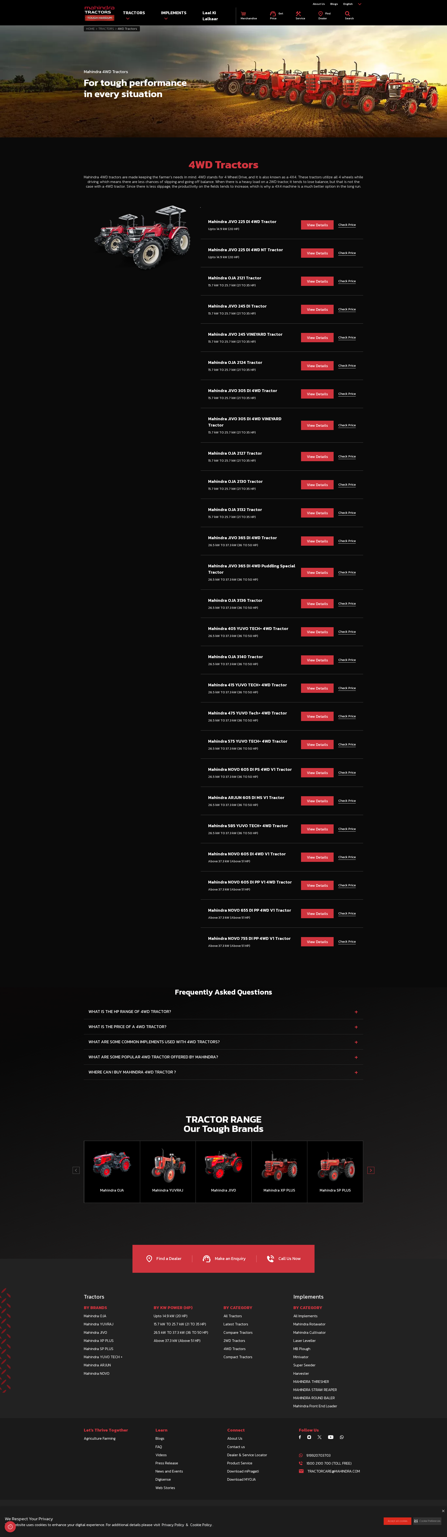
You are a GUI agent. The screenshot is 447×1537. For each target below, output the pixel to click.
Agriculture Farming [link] (99, 1438)
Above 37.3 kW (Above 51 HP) (177, 1340)
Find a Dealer (169, 1258)
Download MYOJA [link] (241, 1479)
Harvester (301, 1373)
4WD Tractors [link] (235, 1348)
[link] (99, 14)
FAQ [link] (159, 1446)
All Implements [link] (305, 1316)
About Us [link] (319, 4)
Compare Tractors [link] (238, 1332)
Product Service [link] (239, 1463)
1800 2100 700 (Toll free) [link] (329, 1463)
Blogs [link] (334, 4)
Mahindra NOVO (96, 1373)
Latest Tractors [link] (236, 1324)
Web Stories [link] (165, 1487)
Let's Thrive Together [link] (106, 1430)
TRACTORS (106, 28)
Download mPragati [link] (243, 1471)
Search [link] (349, 18)
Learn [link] (161, 1430)
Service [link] (300, 18)
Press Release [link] (167, 1463)
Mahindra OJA (95, 1316)
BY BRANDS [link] (95, 1307)
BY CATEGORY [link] (238, 1307)
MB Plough (301, 1348)
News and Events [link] (169, 1471)
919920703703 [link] (318, 1455)
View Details (317, 225)
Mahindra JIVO (95, 1332)
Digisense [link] (163, 1479)
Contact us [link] (236, 1446)
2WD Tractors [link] (234, 1340)
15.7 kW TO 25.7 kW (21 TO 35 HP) (180, 1324)
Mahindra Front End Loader (315, 1406)
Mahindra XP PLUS (99, 1340)
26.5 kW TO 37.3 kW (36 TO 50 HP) (181, 1332)
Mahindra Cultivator (309, 1332)
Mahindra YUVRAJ (98, 1324)
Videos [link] (161, 1455)
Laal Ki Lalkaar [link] (210, 16)
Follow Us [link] (309, 1430)
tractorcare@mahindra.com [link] (333, 1471)
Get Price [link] (276, 15)
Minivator (300, 1357)
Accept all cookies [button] (397, 1521)
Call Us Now (289, 1258)
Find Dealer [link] (324, 15)
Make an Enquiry (230, 1258)
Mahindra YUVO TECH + (103, 1357)
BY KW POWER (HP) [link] (173, 1307)
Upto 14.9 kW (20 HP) (170, 1316)
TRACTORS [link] (134, 13)
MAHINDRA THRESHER (311, 1381)
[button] (427, 1521)
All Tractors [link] (233, 1316)
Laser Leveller (304, 1340)
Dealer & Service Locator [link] (247, 1455)
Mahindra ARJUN (97, 1365)
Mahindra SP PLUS (98, 1348)
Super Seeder (304, 1365)
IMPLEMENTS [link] (173, 13)
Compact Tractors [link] (238, 1357)
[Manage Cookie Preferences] (10, 1526)
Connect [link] (236, 1430)
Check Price (347, 224)
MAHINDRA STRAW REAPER (315, 1389)
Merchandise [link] (249, 18)
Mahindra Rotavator (309, 1324)
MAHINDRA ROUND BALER (314, 1398)
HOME (90, 28)
